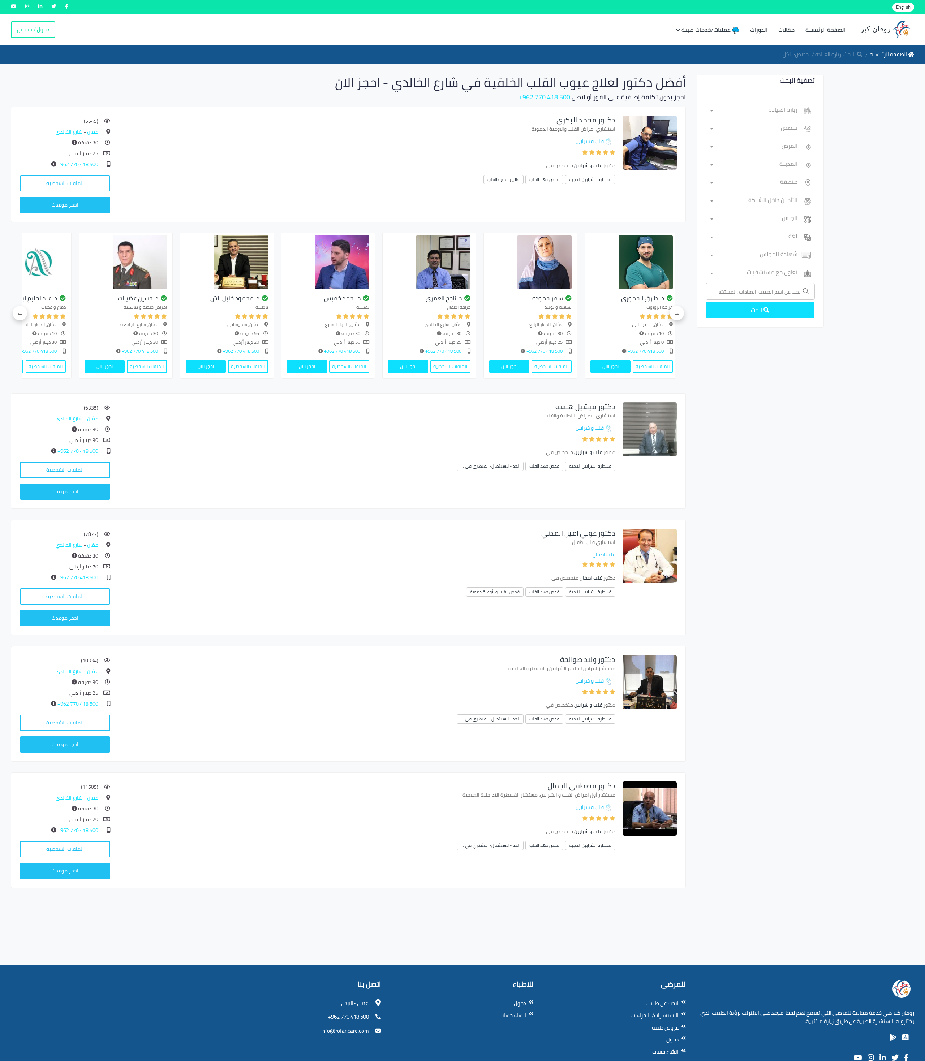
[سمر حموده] (530, 262)
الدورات (758, 29)
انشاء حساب (665, 1052)
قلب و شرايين (590, 141)
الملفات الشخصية (65, 183)
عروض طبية (665, 1027)
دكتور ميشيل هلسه (585, 406)
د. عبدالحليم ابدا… (35, 298)
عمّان (92, 132)
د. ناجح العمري (444, 298)
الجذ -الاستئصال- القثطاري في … (490, 466)
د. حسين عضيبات (138, 298)
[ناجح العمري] (429, 262)
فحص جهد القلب (544, 179)
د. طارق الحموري (642, 298)
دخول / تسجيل (33, 29)
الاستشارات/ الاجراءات (655, 1015)
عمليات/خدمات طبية (706, 29)
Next (20, 313)
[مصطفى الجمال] (650, 808)
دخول (672, 1039)
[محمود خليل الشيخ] (227, 262)
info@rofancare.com (345, 1031)
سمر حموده (547, 298)
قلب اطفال (604, 554)
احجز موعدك (65, 204)
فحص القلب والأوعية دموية (495, 592)
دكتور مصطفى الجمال (581, 785)
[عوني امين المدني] (650, 555)
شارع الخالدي (69, 132)
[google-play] (893, 1037)
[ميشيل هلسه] (650, 429)
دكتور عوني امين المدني (578, 533)
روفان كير (876, 29)
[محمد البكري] (650, 142)
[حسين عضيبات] (126, 262)
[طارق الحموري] (631, 262)
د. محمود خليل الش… (232, 298)
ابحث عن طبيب (662, 1003)
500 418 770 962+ (544, 97)
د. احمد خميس (342, 298)
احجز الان (610, 366)
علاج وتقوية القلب (503, 179)
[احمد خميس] (328, 262)
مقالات (786, 29)
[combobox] (754, 111)
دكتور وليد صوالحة (587, 659)
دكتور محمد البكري (585, 119)
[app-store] (905, 1037)
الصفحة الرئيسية (825, 29)
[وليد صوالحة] (650, 681)
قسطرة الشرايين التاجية (590, 179)
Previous (677, 313)
